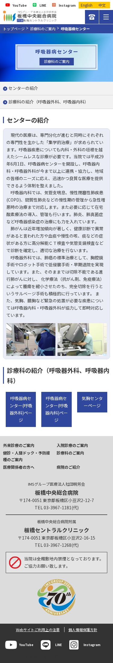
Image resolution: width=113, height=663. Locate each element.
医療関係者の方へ (18, 467)
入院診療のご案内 (72, 445)
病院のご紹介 (68, 467)
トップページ (14, 28)
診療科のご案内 (42, 28)
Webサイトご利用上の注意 (38, 629)
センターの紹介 (23, 88)
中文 (102, 5)
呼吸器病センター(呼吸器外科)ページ (21, 409)
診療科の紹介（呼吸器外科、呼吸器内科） (48, 102)
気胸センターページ (92, 402)
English (87, 5)
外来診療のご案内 (18, 445)
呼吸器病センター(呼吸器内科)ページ (56, 409)
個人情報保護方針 (82, 629)
